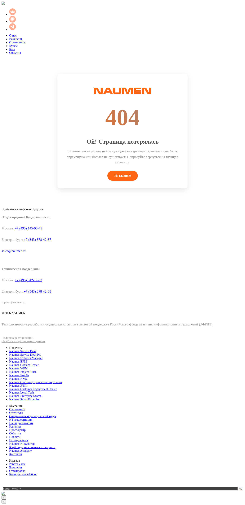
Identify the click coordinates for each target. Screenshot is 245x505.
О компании (17, 409)
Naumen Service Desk (22, 351)
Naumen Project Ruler (22, 371)
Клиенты (15, 426)
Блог (12, 49)
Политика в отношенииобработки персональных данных (23, 339)
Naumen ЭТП (18, 385)
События (15, 52)
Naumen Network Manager (25, 358)
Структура (16, 412)
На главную (122, 175)
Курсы (13, 45)
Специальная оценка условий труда (32, 416)
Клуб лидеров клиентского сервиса (32, 447)
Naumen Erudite (19, 375)
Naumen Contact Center (23, 365)
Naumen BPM (18, 361)
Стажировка (17, 42)
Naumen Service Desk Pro (25, 354)
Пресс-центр (17, 430)
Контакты (15, 454)
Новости (14, 436)
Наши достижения (21, 423)
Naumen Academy (20, 450)
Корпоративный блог (23, 474)
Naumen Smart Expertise (24, 399)
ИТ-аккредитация (20, 419)
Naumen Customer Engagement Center (33, 389)
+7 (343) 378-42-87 (37, 240)
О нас (13, 35)
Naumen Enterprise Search (25, 396)
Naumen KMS (18, 378)
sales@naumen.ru (14, 251)
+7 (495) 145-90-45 (28, 228)
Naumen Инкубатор (22, 443)
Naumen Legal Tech (21, 392)
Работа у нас (17, 464)
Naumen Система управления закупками (35, 382)
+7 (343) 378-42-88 (37, 291)
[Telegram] (4, 482)
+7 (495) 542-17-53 (28, 280)
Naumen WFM (18, 368)
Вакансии (15, 39)
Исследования (18, 440)
